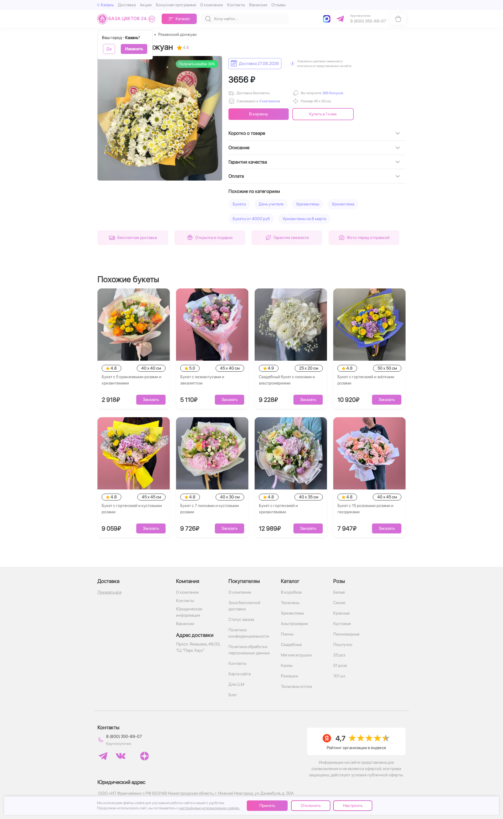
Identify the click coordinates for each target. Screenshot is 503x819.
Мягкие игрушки (296, 655)
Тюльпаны (290, 602)
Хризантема (343, 204)
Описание (238, 147)
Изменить (134, 48)
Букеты (239, 204)
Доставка (127, 4)
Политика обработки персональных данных (249, 649)
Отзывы (278, 4)
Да (109, 48)
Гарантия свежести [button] (291, 237)
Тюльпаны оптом (296, 686)
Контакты (236, 4)
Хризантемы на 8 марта (304, 218)
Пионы (287, 634)
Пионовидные (346, 634)
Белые (339, 592)
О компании (211, 4)
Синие (339, 602)
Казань (107, 4)
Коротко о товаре (246, 133)
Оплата (236, 176)
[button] (332, 93)
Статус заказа (241, 619)
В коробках (291, 592)
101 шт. (339, 675)
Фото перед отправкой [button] (368, 237)
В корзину (258, 114)
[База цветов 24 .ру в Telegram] (102, 756)
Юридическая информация (189, 612)
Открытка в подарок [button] (214, 237)
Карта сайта (239, 673)
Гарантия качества (247, 162)
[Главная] (127, 19)
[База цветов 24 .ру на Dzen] (144, 756)
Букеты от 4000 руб (251, 218)
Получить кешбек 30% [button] (197, 64)
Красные (341, 613)
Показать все (109, 592)
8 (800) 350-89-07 (124, 736)
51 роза (340, 665)
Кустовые (342, 623)
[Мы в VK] (121, 756)
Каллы (286, 665)
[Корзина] (398, 19)
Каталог (183, 18)
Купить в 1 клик (323, 114)
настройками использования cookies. (209, 808)
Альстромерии (294, 623)
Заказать (151, 399)
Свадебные (291, 644)
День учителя (271, 204)
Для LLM (236, 684)
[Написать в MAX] (327, 19)
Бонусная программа (176, 4)
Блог (232, 694)
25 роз (339, 655)
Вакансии (258, 4)
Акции (146, 4)
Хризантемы (307, 204)
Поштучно (342, 644)
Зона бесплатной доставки (244, 605)
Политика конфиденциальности (248, 633)
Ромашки (289, 675)
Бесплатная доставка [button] (137, 237)
